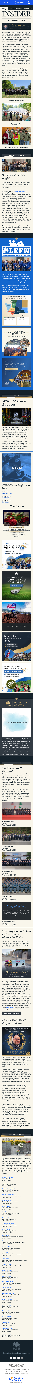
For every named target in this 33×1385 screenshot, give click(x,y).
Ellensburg (5, 497)
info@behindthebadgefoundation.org (18, 1373)
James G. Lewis (7, 1328)
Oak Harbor (5, 502)
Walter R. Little (6, 1334)
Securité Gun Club (19, 191)
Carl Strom (5, 1252)
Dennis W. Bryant (7, 1311)
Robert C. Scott (7, 1206)
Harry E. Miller (6, 1229)
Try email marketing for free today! (16, 1382)
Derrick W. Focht (7, 1217)
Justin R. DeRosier (8, 1246)
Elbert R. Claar (6, 1276)
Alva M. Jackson (7, 1183)
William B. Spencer (8, 1194)
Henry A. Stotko (7, 1200)
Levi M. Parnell (6, 1287)
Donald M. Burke (7, 1270)
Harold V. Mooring (7, 1177)
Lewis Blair (5, 1258)
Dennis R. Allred (7, 1299)
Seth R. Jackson (7, 1212)
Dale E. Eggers (6, 1316)
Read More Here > (24, 754)
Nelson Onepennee (8, 1241)
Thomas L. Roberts (8, 1223)
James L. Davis (7, 1322)
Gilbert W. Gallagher (8, 1282)
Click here (9, 1007)
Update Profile (8, 1371)
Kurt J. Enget (6, 1235)
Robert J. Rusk (6, 1305)
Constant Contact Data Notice (20, 1371)
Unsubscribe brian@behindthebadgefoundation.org (16, 1369)
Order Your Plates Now (11, 1013)
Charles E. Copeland (8, 1188)
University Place (7, 493)
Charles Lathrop (7, 1264)
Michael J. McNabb (8, 1293)
